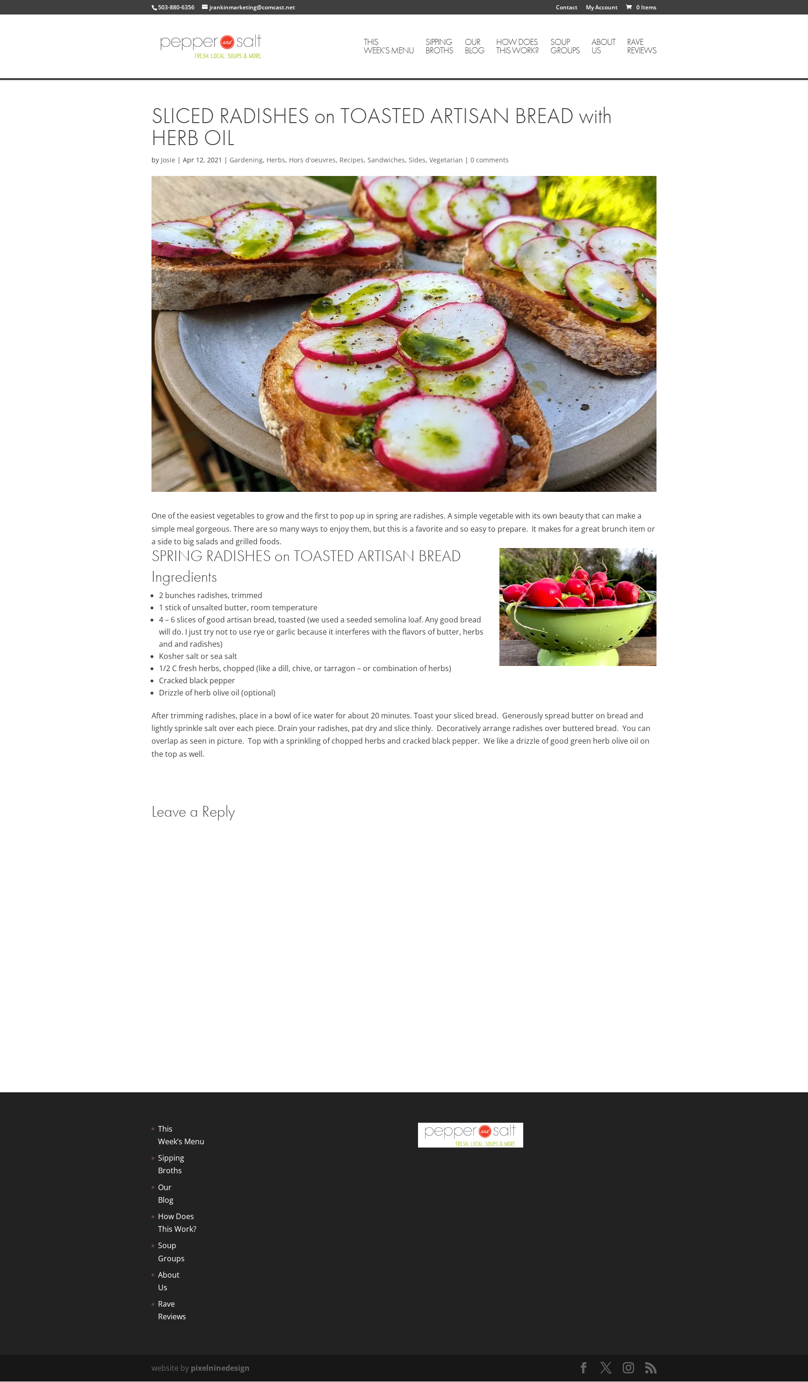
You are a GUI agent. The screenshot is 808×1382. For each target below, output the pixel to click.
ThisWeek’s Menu (389, 47)
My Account (602, 8)
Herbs (276, 159)
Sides (417, 159)
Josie (168, 159)
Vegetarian (446, 159)
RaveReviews (641, 47)
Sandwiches (386, 159)
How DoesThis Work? (517, 47)
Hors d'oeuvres (312, 159)
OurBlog (474, 47)
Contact (566, 8)
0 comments (489, 159)
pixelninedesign (220, 1368)
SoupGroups (565, 47)
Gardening (246, 159)
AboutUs (603, 47)
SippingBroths (439, 47)
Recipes (351, 159)
